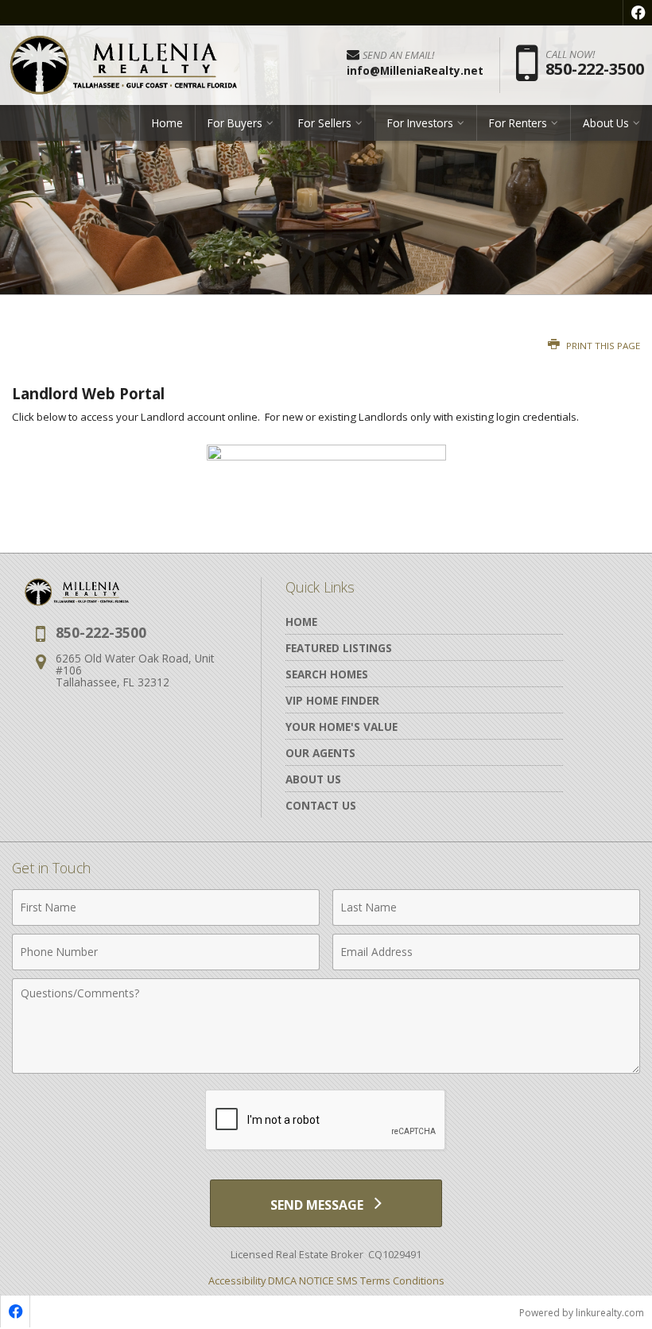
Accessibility (237, 1280)
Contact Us (320, 805)
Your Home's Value (341, 726)
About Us (313, 779)
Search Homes (326, 674)
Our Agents (320, 752)
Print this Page (602, 346)
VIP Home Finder (332, 700)
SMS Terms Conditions (390, 1280)
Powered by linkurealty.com (581, 1312)
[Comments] (326, 1069)
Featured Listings (338, 647)
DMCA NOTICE (301, 1280)
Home (167, 122)
